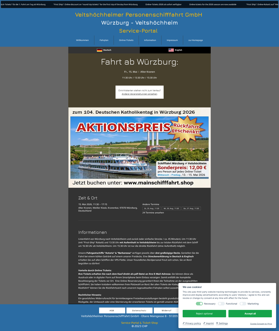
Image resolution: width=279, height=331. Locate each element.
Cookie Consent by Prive (261, 324)
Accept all (250, 313)
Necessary (209, 303)
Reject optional (204, 313)
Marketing (253, 303)
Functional (231, 303)
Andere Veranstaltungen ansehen (139, 94)
